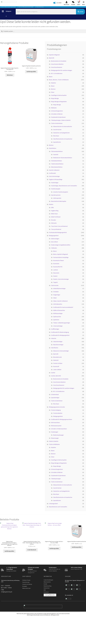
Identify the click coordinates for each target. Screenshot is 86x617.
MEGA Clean (54, 214)
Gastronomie (54, 285)
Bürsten (53, 89)
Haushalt (55, 154)
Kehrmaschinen (55, 422)
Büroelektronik (57, 357)
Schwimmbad (55, 394)
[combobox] (46, 11)
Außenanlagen (55, 238)
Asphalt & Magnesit (54, 55)
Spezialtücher (57, 142)
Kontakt (45, 584)
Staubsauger (54, 432)
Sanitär (53, 372)
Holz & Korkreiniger (54, 176)
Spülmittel (56, 319)
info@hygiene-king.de (6, 592)
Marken (51, 204)
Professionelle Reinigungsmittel (58, 232)
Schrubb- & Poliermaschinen (59, 429)
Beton (55, 251)
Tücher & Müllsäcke (54, 444)
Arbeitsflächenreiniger (59, 288)
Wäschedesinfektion (56, 167)
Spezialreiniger (55, 397)
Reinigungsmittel (53, 235)
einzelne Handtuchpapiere (60, 192)
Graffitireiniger (55, 329)
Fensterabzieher (57, 413)
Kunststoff (56, 366)
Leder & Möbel (57, 369)
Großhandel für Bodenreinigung (60, 332)
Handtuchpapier (55, 189)
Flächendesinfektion (57, 151)
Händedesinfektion (56, 161)
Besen (50, 76)
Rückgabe (24, 586)
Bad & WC (51, 58)
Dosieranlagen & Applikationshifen (60, 245)
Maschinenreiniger (58, 344)
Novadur (53, 220)
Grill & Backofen (57, 304)
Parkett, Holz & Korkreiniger (61, 279)
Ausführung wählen (31, 71)
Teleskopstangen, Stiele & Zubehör (61, 120)
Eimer (52, 92)
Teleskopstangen (56, 478)
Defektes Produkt (26, 580)
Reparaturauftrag (47, 586)
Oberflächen (54, 348)
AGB (45, 590)
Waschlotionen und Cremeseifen (58, 507)
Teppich (55, 282)
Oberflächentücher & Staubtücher (62, 139)
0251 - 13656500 (5, 585)
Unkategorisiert (53, 503)
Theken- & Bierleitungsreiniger (61, 323)
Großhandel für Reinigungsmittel (60, 335)
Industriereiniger (57, 341)
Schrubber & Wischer (57, 114)
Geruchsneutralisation (57, 64)
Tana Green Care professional (59, 226)
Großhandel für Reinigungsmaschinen (61, 419)
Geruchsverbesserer (56, 67)
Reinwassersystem (56, 425)
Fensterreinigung (56, 410)
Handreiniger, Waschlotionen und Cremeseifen (64, 185)
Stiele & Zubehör (53, 441)
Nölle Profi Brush (55, 217)
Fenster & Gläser (57, 363)
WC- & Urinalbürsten (56, 73)
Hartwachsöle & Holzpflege (60, 257)
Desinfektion (52, 148)
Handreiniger (54, 182)
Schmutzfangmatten (57, 111)
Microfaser (56, 136)
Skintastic (54, 223)
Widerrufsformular (26, 588)
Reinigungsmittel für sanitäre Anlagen (61, 70)
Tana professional (56, 229)
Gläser (55, 298)
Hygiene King (54, 210)
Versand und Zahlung (27, 584)
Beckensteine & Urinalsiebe (58, 61)
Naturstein (56, 273)
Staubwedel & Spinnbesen (58, 117)
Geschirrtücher (57, 129)
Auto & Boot (54, 242)
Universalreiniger (58, 326)
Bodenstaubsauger (58, 435)
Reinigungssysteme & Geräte (57, 407)
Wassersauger (55, 438)
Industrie (53, 338)
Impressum (46, 592)
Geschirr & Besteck (54, 170)
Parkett (55, 276)
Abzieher (53, 83)
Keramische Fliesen (58, 260)
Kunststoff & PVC (57, 267)
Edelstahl (55, 360)
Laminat (55, 270)
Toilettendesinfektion (57, 164)
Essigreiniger (56, 295)
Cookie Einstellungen (48, 580)
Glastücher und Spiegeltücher (61, 133)
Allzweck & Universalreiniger (61, 351)
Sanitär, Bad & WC (56, 376)
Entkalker (56, 291)
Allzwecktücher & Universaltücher (62, 126)
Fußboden (54, 248)
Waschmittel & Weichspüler (58, 201)
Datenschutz (46, 588)
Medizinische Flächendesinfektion (62, 157)
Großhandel (52, 173)
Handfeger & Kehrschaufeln (59, 95)
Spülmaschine (57, 316)
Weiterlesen (10, 75)
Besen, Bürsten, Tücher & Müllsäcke (59, 80)
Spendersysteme (55, 195)
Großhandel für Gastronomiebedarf (63, 307)
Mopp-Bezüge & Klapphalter (59, 101)
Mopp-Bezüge (55, 98)
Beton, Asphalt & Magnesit (60, 254)
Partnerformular (25, 582)
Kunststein (56, 263)
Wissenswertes (47, 582)
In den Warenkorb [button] (31, 550)
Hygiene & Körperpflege (55, 179)
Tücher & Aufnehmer (56, 123)
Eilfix (52, 207)
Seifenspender (57, 198)
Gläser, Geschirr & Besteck (60, 301)
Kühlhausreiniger (58, 313)
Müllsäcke (54, 108)
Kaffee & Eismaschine (59, 310)
